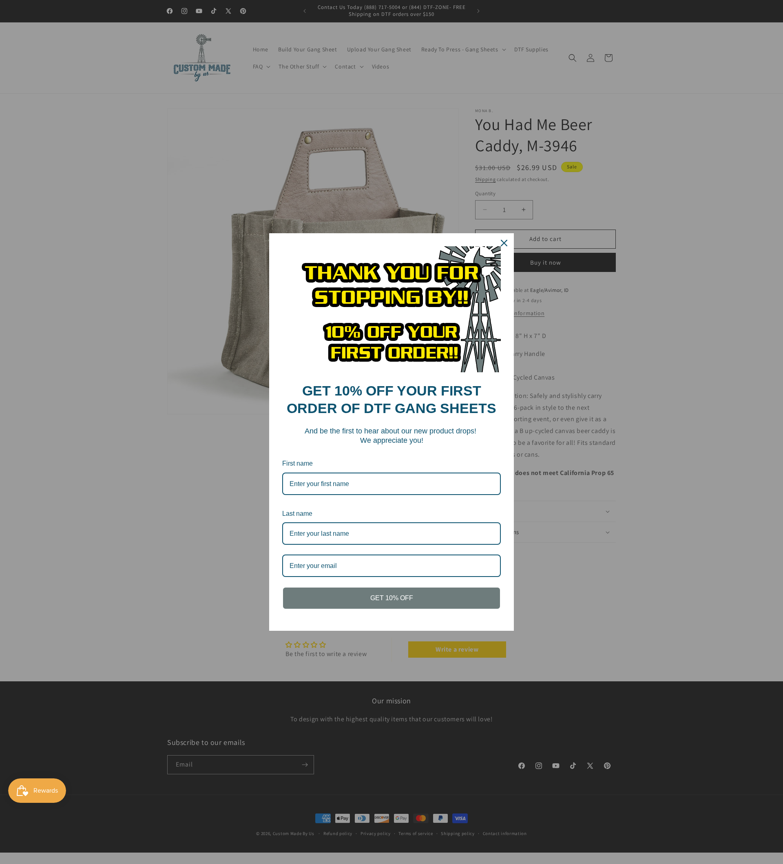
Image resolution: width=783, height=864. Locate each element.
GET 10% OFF (391, 597)
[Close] (504, 243)
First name (297, 463)
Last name (297, 513)
